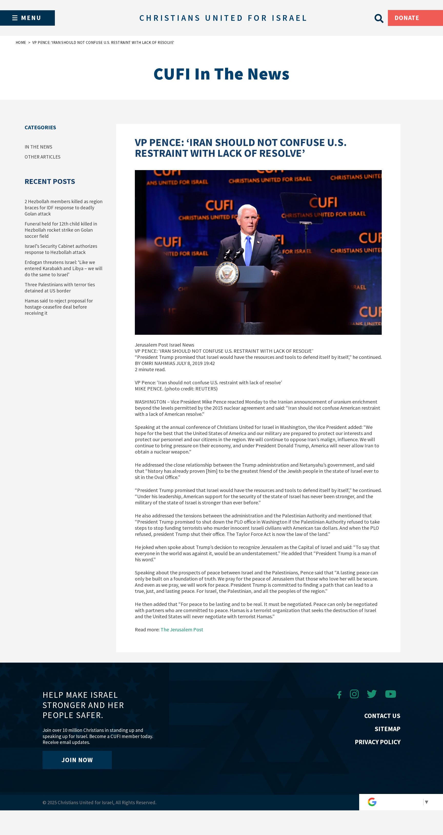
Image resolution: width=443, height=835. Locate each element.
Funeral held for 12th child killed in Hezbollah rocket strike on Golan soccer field (61, 230)
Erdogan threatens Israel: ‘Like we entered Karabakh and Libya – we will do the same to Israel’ (63, 268)
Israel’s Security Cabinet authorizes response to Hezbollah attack (61, 249)
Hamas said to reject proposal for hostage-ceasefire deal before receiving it (59, 307)
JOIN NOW (77, 760)
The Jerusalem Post (181, 629)
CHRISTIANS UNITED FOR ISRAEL (223, 18)
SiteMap (387, 729)
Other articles (43, 157)
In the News (38, 147)
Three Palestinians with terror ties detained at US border (60, 287)
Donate (407, 18)
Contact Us (382, 716)
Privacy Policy (377, 742)
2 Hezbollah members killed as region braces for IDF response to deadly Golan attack (64, 207)
